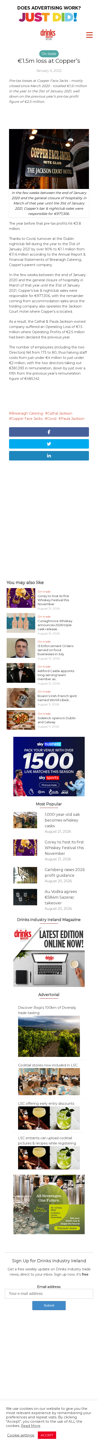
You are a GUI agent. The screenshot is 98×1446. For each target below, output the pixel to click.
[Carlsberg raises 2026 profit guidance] (29, 875)
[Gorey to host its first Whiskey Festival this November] (29, 847)
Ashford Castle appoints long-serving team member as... (56, 675)
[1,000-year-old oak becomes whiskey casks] (29, 820)
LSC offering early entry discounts (46, 1103)
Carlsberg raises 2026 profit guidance (65, 872)
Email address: (49, 1287)
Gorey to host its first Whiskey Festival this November (53, 600)
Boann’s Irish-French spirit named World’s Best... (57, 698)
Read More (30, 1426)
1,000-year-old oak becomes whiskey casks (62, 820)
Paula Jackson (72, 418)
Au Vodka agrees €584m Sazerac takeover (61, 897)
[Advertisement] (49, 519)
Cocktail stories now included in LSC (48, 1065)
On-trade (49, 54)
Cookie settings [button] (20, 1435)
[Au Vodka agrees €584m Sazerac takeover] (29, 897)
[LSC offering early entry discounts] (49, 1118)
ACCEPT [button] (47, 1435)
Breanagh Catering (27, 413)
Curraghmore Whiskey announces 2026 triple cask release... (55, 625)
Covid (51, 418)
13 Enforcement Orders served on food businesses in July (55, 650)
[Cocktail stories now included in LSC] (49, 1081)
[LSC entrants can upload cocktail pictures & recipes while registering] (49, 1157)
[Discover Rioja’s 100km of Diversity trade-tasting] (49, 1036)
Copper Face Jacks (27, 418)
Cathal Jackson (60, 413)
